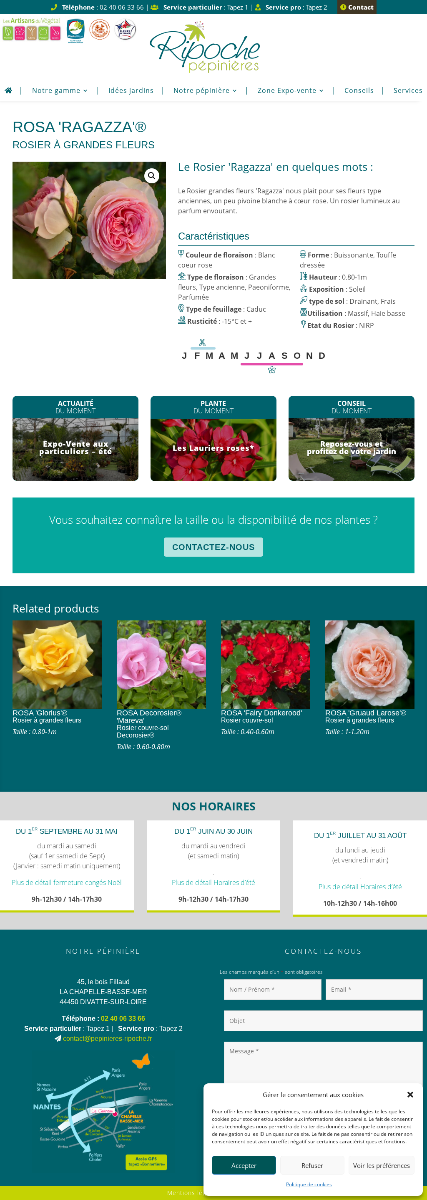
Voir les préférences (381, 1165)
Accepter (243, 1165)
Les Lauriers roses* (213, 448)
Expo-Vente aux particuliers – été (75, 447)
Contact (360, 7)
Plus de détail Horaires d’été (213, 882)
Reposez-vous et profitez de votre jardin (351, 447)
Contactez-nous (213, 547)
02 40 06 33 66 (123, 1018)
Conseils (359, 91)
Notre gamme (56, 91)
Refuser (312, 1165)
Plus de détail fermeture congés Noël (67, 882)
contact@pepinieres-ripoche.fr (107, 1038)
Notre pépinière (201, 91)
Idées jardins (131, 91)
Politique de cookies (309, 1184)
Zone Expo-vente (287, 91)
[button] (410, 1094)
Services (408, 91)
